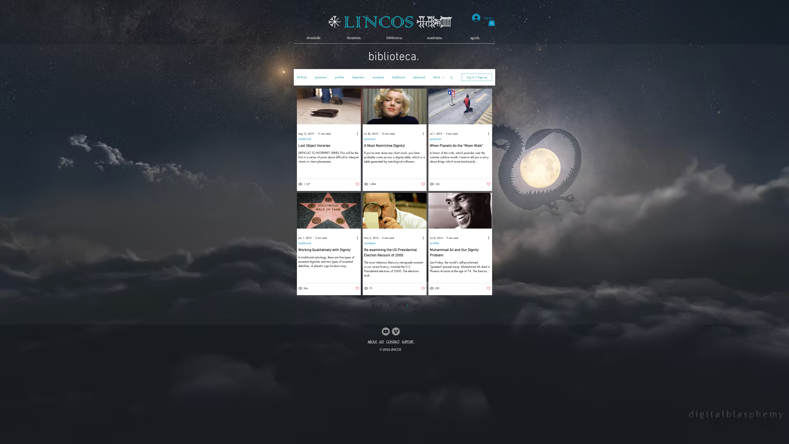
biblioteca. (393, 57)
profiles (339, 77)
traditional (398, 77)
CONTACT (392, 342)
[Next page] (416, 305)
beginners (358, 77)
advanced (419, 77)
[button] (491, 22)
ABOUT (373, 342)
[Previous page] (373, 305)
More (436, 77)
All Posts (302, 77)
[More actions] (358, 133)
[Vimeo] (396, 331)
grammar (321, 77)
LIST (381, 342)
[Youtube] (386, 331)
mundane (378, 77)
